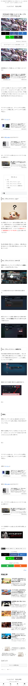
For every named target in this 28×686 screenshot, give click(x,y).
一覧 (7, 179)
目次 (12, 177)
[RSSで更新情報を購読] (20, 565)
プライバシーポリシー (14, 681)
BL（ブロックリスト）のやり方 (14, 183)
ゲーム (4, 548)
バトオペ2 (24, 548)
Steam (18, 548)
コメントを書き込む (14, 665)
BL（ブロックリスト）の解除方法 (15, 185)
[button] (18, 37)
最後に (9, 187)
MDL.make (7, 137)
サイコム (7, 119)
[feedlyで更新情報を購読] (7, 565)
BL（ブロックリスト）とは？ (14, 181)
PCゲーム (13, 548)
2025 (8, 548)
